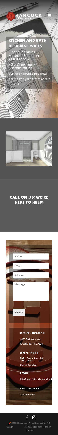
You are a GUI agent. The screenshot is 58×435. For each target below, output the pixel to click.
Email (24, 373)
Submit (19, 312)
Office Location (32, 333)
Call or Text (29, 388)
